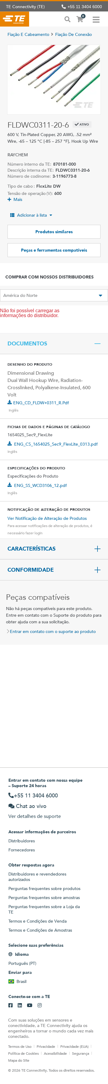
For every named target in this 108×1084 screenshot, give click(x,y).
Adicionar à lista (32, 215)
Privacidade (46, 1046)
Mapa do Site (18, 1060)
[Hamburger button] (96, 19)
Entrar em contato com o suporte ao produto (53, 631)
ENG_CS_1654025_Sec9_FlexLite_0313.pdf (56, 444)
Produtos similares (54, 231)
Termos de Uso (20, 1046)
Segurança (80, 1053)
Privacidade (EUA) (74, 1046)
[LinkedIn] (20, 1005)
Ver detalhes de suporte (34, 816)
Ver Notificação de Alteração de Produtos (47, 518)
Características (32, 548)
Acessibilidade (55, 1053)
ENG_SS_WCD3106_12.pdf (40, 485)
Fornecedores (21, 850)
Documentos (27, 343)
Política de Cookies (23, 1053)
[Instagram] (40, 1005)
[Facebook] (10, 1005)
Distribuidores (21, 841)
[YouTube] (29, 1005)
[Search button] (67, 18)
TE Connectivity (14, 19)
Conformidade (31, 570)
